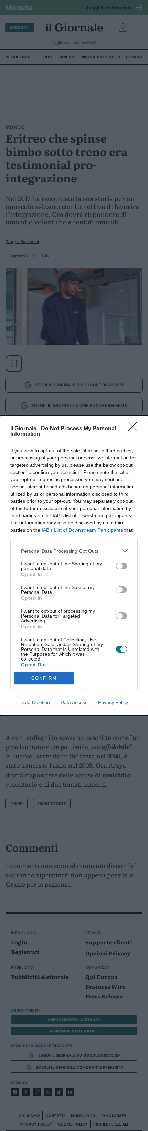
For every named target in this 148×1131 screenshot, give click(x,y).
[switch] (121, 566)
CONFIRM (44, 678)
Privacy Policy (113, 702)
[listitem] (74, 550)
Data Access (74, 702)
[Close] (134, 428)
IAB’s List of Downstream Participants (82, 530)
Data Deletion (35, 702)
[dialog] (74, 565)
